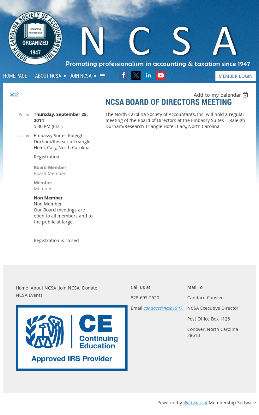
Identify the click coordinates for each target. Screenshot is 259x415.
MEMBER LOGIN (236, 76)
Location (22, 135)
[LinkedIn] (148, 75)
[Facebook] (123, 75)
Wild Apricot (195, 403)
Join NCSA (69, 288)
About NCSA (43, 288)
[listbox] (222, 95)
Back (14, 94)
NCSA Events (29, 295)
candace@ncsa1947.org (167, 308)
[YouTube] (160, 75)
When (24, 114)
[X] (136, 75)
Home (22, 288)
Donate (89, 288)
